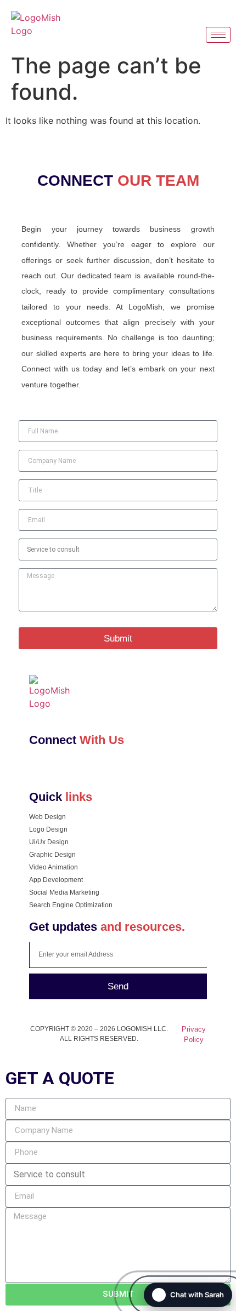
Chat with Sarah (197, 1294)
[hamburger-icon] (218, 35)
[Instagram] (59, 770)
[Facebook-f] (39, 770)
